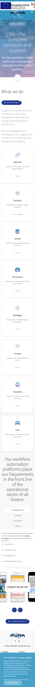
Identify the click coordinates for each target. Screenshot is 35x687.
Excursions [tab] (18, 521)
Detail (17, 176)
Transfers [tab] (17, 515)
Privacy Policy (21, 679)
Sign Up (22, 17)
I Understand (13, 683)
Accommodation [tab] (17, 510)
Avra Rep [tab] (18, 526)
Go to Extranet (17, 214)
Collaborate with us (18, 621)
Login (15, 17)
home (13, 24)
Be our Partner (12, 102)
